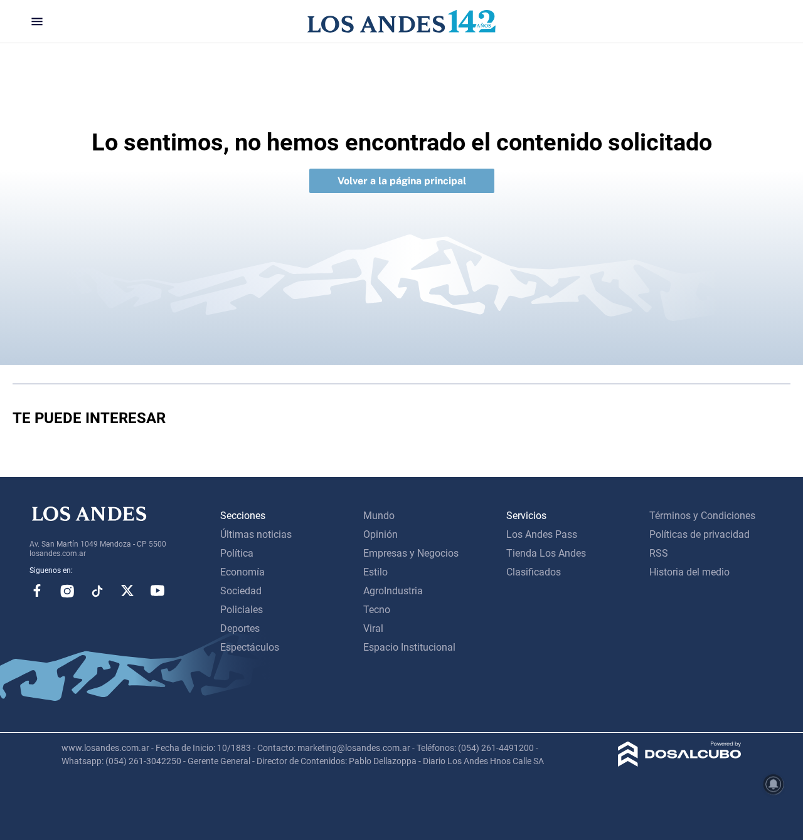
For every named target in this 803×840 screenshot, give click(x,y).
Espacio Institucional (409, 647)
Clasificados (533, 572)
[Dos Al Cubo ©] (680, 763)
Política (236, 553)
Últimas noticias (256, 534)
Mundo (379, 516)
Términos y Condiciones (702, 516)
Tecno (376, 610)
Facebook (37, 590)
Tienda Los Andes (546, 553)
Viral (373, 628)
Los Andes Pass (541, 534)
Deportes (240, 628)
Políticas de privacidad (699, 534)
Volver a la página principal (402, 181)
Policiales (241, 610)
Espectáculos (249, 647)
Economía (242, 572)
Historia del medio (689, 572)
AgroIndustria (393, 591)
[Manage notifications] (773, 784)
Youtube (157, 590)
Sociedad (241, 591)
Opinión (380, 534)
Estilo (375, 572)
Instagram (67, 590)
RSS (658, 553)
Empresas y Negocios (411, 553)
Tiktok (97, 590)
